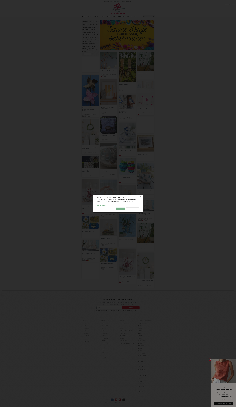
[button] (118, 205)
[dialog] (118, 203)
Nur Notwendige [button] (132, 208)
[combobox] (140, 196)
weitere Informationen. (109, 203)
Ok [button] (120, 208)
